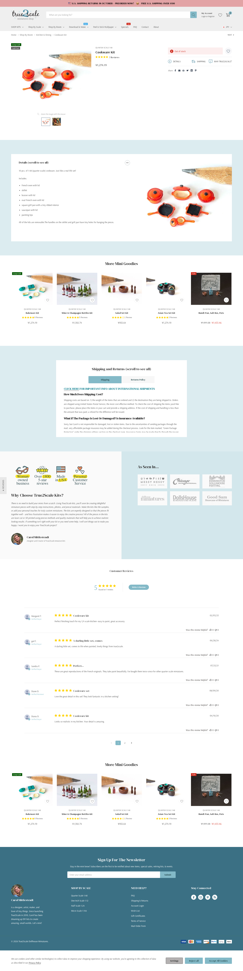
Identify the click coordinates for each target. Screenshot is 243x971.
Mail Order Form (138, 926)
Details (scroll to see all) (34, 162)
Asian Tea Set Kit (166, 312)
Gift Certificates (138, 915)
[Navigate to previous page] (111, 743)
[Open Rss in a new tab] (214, 897)
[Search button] (193, 15)
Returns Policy (138, 379)
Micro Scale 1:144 (79, 910)
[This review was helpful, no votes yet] (211, 629)
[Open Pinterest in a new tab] (207, 897)
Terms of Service (138, 920)
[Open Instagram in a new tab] (200, 897)
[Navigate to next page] (131, 743)
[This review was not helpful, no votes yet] (216, 629)
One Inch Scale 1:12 (79, 900)
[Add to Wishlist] (228, 50)
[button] (3, 485)
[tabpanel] (185, 197)
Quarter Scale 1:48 (79, 895)
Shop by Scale (34, 26)
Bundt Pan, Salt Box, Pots (211, 312)
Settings (174, 960)
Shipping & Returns (139, 900)
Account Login (137, 905)
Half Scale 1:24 (78, 905)
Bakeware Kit (32, 312)
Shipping (105, 379)
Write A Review (139, 587)
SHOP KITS (16, 26)
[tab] (182, 236)
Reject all (194, 960)
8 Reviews (38, 317)
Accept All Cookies (218, 960)
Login (204, 16)
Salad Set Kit (121, 312)
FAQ (133, 895)
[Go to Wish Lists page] (220, 15)
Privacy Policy (35, 962)
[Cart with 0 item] (228, 15)
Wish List (135, 910)
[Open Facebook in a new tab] (193, 897)
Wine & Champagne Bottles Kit (77, 312)
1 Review (128, 317)
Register (211, 16)
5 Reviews (83, 317)
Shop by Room (54, 26)
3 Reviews (173, 317)
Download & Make (77, 26)
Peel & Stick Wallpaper (103, 26)
